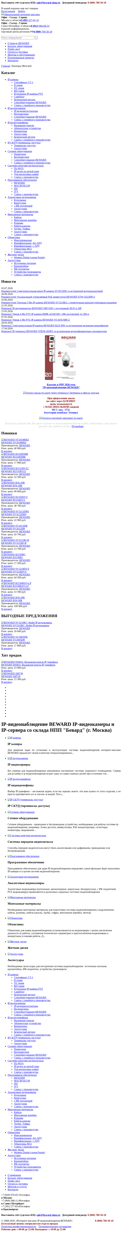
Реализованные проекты (21, 57)
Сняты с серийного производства (32, 105)
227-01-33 (29, 20)
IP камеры (13, 79)
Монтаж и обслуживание (21, 54)
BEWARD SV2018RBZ (13, 442)
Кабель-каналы (22, 226)
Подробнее (78, 426)
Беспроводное (21, 157)
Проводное (20, 154)
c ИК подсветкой (23, 205)
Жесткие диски (16, 254)
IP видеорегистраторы (26, 111)
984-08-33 (40, 26)
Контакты (13, 60)
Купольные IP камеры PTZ (28, 93)
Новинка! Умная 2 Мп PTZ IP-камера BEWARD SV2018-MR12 (35, 319)
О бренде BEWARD (18, 43)
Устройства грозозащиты (27, 271)
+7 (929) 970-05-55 (11, 1195)
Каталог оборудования (20, 46)
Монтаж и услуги (17, 1186)
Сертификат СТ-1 (23, 82)
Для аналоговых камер (26, 174)
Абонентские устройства (27, 128)
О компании (14, 1175)
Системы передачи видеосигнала (26, 165)
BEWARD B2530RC (12, 557)
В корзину (6, 451)
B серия (18, 85)
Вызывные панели (24, 125)
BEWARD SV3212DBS (13, 514)
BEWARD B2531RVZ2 (13, 471)
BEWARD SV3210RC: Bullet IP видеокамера (25, 625)
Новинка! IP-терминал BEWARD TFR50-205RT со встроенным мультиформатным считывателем (54, 331)
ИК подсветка (21, 269)
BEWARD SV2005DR (13, 639)
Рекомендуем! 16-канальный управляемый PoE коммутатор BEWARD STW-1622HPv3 (48, 296)
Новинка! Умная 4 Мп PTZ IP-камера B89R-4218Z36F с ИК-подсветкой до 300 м (45, 314)
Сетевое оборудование (20, 151)
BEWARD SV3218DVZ (14, 571)
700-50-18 (43, 31)
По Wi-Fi (19, 168)
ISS (16, 188)
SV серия (19, 88)
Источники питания (25, 263)
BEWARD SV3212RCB (14, 543)
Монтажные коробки (25, 220)
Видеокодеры (21, 114)
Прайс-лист (14, 49)
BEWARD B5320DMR (13, 457)
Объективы (14, 237)
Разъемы (18, 223)
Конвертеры (20, 131)
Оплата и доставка (18, 52)
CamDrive (19, 96)
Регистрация (8, 11)
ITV (16, 191)
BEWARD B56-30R (11, 600)
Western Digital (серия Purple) (29, 257)
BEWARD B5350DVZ (13, 500)
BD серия (19, 91)
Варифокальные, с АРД (26, 246)
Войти (21, 11)
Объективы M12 (23, 248)
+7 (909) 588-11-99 (11, 1200)
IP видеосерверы (17, 108)
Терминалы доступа (25, 145)
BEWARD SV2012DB (13, 528)
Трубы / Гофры (22, 228)
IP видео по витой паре (26, 171)
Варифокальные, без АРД (28, 243)
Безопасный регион (24, 99)
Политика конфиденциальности (18, 1226)
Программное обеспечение (22, 180)
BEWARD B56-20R (11, 485)
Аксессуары (20, 134)
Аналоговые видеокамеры (22, 197)
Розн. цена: (7, 448)
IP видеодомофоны (18, 122)
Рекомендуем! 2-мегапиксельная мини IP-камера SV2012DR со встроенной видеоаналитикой (52, 291)
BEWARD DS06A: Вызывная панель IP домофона (28, 665)
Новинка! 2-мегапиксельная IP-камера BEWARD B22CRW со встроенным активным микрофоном (54, 325)
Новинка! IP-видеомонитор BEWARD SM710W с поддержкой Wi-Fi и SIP (41, 308)
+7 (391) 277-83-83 (11, 1206)
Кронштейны (21, 266)
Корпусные (20, 203)
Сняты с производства (26, 177)
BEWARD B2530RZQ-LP (15, 586)
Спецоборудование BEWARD (30, 102)
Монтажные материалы (20, 214)
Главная (5, 66)
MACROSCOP (22, 185)
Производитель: (10, 445)
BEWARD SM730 (10, 676)
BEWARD (19, 182)
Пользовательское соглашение (55, 1226)
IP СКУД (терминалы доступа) (24, 142)
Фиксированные (23, 240)
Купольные (20, 200)
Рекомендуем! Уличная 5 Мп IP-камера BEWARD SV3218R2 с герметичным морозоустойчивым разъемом (59, 302)
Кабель (18, 217)
